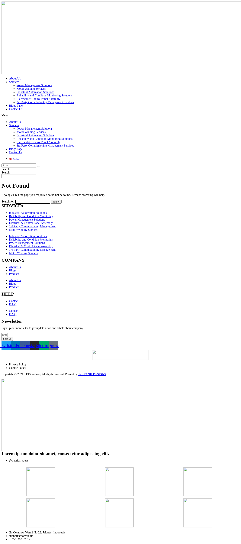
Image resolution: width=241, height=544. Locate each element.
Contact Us (15, 109)
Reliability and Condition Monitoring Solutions (44, 95)
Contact (13, 301)
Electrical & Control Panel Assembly (38, 98)
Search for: (8, 201)
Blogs (12, 270)
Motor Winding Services (31, 88)
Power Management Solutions (34, 85)
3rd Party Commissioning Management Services (45, 102)
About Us (15, 78)
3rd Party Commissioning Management (32, 226)
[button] (120, 115)
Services (14, 81)
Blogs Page (16, 105)
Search (6, 169)
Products (14, 273)
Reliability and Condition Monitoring (31, 216)
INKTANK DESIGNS (92, 374)
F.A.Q (13, 304)
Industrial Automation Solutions (35, 92)
